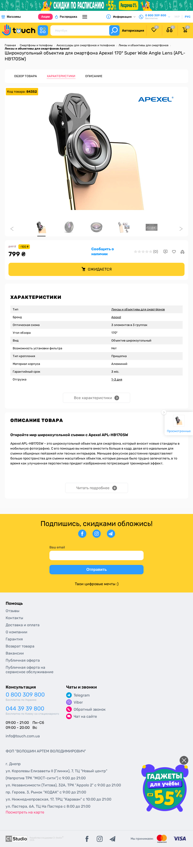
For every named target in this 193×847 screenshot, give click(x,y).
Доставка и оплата (23, 625)
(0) (155, 251)
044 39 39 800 (25, 708)
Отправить (96, 569)
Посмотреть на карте (25, 812)
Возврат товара (20, 646)
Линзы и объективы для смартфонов (138, 309)
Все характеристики (93, 398)
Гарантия (14, 639)
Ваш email (57, 547)
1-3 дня (116, 379)
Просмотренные (179, 431)
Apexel (116, 317)
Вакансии (15, 653)
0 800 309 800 (25, 694)
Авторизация (133, 31)
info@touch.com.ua (23, 736)
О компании (16, 632)
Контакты (14, 618)
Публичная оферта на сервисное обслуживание (29, 669)
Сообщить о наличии (102, 251)
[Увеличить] (96, 151)
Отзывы (12, 611)
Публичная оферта (23, 660)
